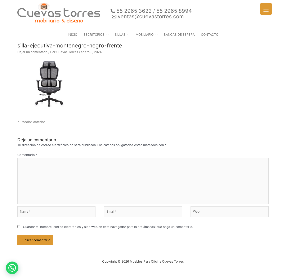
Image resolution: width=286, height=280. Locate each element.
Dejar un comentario (32, 52)
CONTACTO (209, 35)
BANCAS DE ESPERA (179, 35)
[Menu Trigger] (266, 9)
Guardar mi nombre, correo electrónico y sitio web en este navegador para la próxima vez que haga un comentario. (108, 227)
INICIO (72, 35)
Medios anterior (31, 122)
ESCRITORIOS (94, 35)
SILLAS (120, 35)
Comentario (27, 155)
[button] (106, 34)
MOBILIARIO (144, 35)
